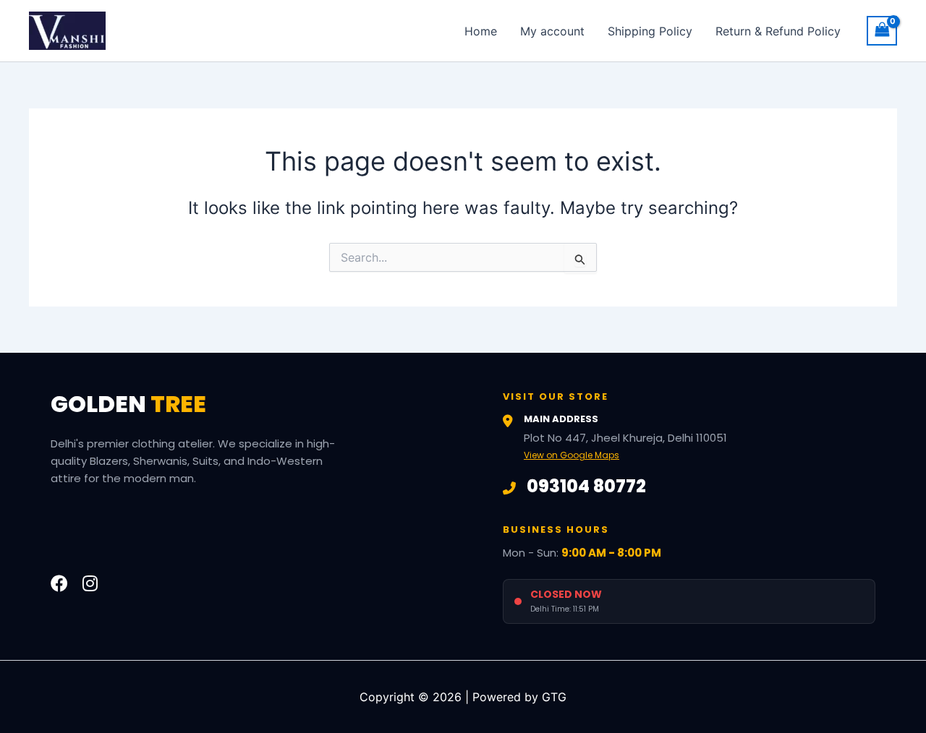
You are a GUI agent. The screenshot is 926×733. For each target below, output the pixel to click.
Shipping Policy (650, 31)
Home (480, 31)
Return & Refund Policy (778, 31)
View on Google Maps (571, 455)
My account (552, 31)
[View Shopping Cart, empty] (882, 31)
